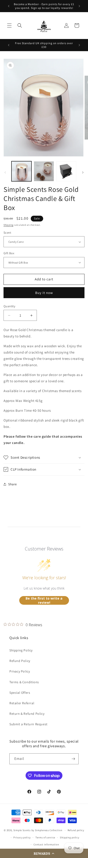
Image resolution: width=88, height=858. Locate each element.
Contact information (46, 844)
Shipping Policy (21, 650)
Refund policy (76, 830)
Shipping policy (69, 837)
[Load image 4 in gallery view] (66, 171)
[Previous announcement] (9, 6)
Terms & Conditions (24, 682)
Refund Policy (19, 661)
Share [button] (12, 484)
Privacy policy (22, 837)
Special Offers (19, 692)
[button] (44, 853)
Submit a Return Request (28, 724)
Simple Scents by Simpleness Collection (37, 830)
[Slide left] (5, 172)
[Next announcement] (79, 6)
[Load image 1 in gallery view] (21, 171)
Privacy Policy (19, 671)
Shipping (8, 224)
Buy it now (44, 292)
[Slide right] (83, 172)
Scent (7, 233)
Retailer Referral (21, 703)
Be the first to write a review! (44, 600)
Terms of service (45, 837)
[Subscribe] (73, 758)
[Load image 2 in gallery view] (44, 171)
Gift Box (9, 253)
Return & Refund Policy (26, 713)
